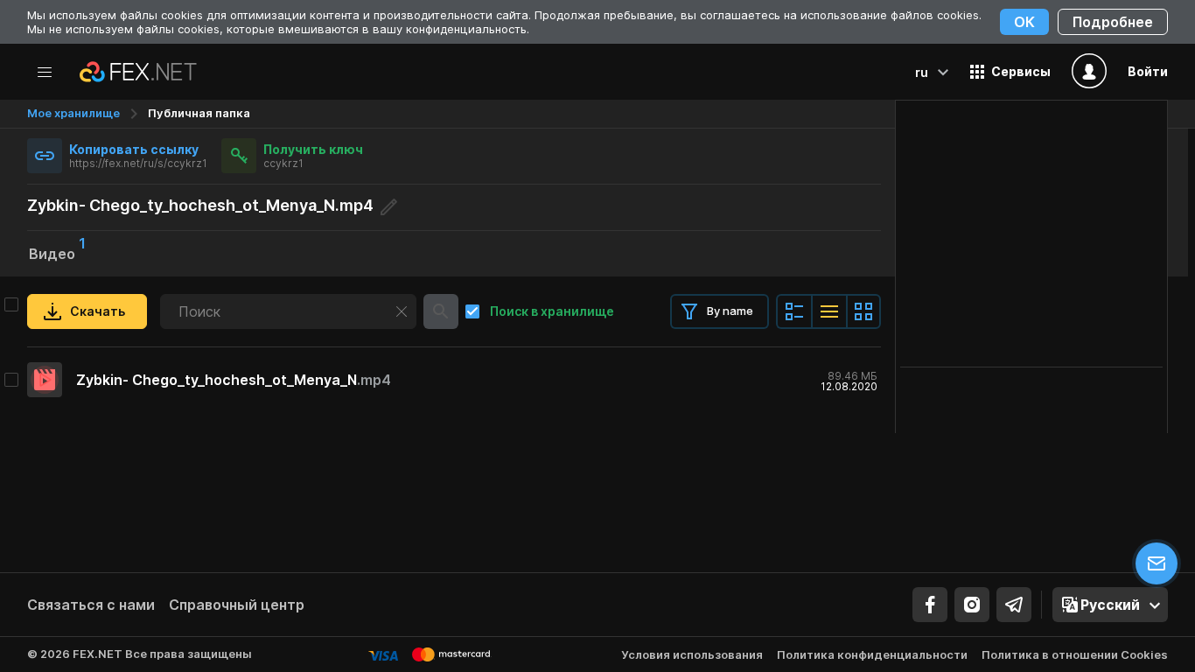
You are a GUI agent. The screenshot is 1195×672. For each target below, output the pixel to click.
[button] (1010, 71)
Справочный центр (236, 604)
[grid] (454, 379)
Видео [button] (57, 252)
